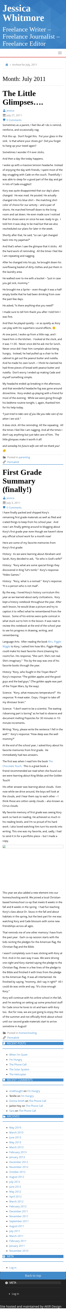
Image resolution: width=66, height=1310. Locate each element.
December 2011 (18, 1211)
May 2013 (15, 1142)
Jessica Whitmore (23, 13)
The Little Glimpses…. (23, 97)
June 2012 (15, 1186)
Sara (11, 1110)
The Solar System (19, 1069)
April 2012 (15, 1196)
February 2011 (18, 1241)
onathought (16, 1091)
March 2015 (16, 1132)
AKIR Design (52, 1306)
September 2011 (19, 1221)
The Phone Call (18, 1064)
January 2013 (17, 1157)
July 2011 (14, 1231)
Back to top (33, 1275)
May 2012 (15, 1191)
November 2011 (18, 1216)
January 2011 (17, 1245)
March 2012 (16, 1201)
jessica (10, 110)
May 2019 (15, 1127)
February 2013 (18, 1152)
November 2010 (18, 1250)
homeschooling (28, 1033)
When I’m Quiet (18, 1054)
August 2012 (16, 1176)
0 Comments (13, 120)
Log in (12, 1267)
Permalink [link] (13, 462)
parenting (24, 457)
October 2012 (17, 1172)
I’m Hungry (15, 1059)
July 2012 (14, 1181)
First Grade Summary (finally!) (22, 481)
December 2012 (18, 1162)
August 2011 (16, 1226)
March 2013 (16, 1147)
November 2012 (18, 1167)
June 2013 (15, 1137)
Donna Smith (17, 1100)
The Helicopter (17, 1074)
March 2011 (16, 1236)
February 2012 (18, 1206)
